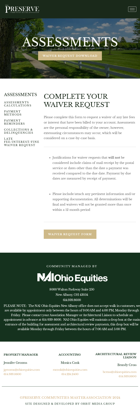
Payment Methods (13, 113)
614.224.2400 (70, 374)
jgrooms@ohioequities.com (22, 369)
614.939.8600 (12, 374)
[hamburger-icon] (132, 9)
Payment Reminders (14, 122)
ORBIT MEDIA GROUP (98, 403)
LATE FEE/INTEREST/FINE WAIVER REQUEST (21, 142)
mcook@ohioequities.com (70, 369)
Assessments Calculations (18, 104)
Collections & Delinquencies (18, 131)
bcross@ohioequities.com (119, 372)
